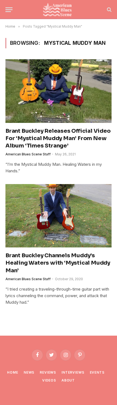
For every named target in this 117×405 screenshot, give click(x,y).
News (29, 372)
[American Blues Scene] (58, 9)
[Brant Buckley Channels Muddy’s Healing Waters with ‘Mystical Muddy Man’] (58, 215)
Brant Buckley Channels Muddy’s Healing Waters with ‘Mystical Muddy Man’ (57, 263)
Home (12, 372)
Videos (49, 380)
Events (97, 372)
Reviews (48, 372)
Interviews (72, 372)
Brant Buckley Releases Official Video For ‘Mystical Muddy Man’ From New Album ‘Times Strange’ (58, 138)
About (68, 380)
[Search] (109, 10)
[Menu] (9, 10)
